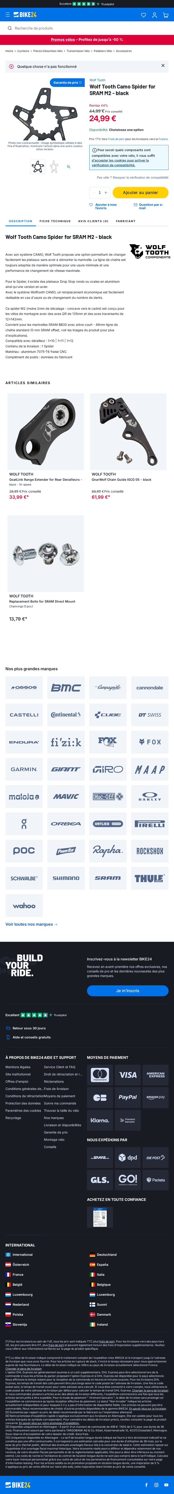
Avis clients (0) (93, 221)
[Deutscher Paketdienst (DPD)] (128, 1157)
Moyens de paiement (59, 1096)
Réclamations (54, 1081)
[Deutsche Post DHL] (100, 1157)
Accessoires (124, 51)
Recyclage (13, 1118)
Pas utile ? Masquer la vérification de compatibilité (133, 177)
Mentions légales (17, 1067)
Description (20, 221)
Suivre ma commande (60, 1103)
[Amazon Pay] (156, 1097)
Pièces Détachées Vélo (48, 51)
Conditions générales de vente (24, 1089)
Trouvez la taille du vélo (61, 1110)
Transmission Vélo (78, 51)
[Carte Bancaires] (100, 1097)
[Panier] (166, 15)
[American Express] (156, 1075)
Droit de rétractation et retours (63, 1074)
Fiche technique (55, 221)
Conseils (50, 1147)
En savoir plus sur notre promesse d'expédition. (49, 1423)
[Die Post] (156, 1157)
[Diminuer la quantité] (94, 192)
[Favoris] (143, 15)
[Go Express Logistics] (128, 1180)
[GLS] (100, 1180)
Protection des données (23, 1103)
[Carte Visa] (128, 1075)
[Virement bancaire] (128, 1120)
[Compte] (154, 15)
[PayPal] (128, 1097)
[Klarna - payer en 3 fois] (100, 1120)
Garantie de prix (56, 1132)
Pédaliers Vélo (103, 51)
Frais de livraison (56, 1089)
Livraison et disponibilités (62, 1125)
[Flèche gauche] (12, 431)
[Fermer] (163, 65)
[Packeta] (156, 1180)
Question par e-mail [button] (151, 206)
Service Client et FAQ (59, 1067)
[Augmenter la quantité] (106, 192)
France (163, 139)
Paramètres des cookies (23, 1110)
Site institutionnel (18, 1074)
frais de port (107, 1341)
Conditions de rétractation (24, 1096)
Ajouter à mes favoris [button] (106, 206)
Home (9, 51)
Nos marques (54, 1118)
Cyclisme (23, 51)
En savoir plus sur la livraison (147, 1408)
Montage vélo (54, 1139)
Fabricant (126, 221)
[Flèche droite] (79, 431)
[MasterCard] (100, 1075)
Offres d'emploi (16, 1081)
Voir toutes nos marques (29, 924)
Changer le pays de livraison (23, 1368)
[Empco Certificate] (100, 1217)
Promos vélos (63, 39)
